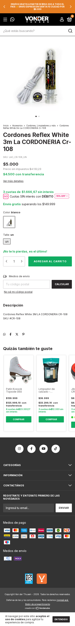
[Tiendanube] (38, 608)
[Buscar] (70, 31)
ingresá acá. (62, 600)
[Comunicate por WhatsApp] (12, 19)
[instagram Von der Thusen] (19, 449)
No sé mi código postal (18, 291)
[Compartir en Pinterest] (23, 334)
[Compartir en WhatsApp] (4, 334)
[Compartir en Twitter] (16, 334)
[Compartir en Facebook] (10, 334)
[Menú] (6, 19)
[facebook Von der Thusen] (31, 449)
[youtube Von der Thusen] (43, 449)
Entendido (61, 619)
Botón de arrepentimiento (37, 604)
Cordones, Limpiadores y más (41, 125)
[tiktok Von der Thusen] (55, 449)
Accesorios (17, 125)
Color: (11, 212)
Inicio (6, 125)
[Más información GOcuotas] (62, 196)
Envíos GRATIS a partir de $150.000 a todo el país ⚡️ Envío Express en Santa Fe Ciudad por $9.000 (37, 6)
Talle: (8, 234)
